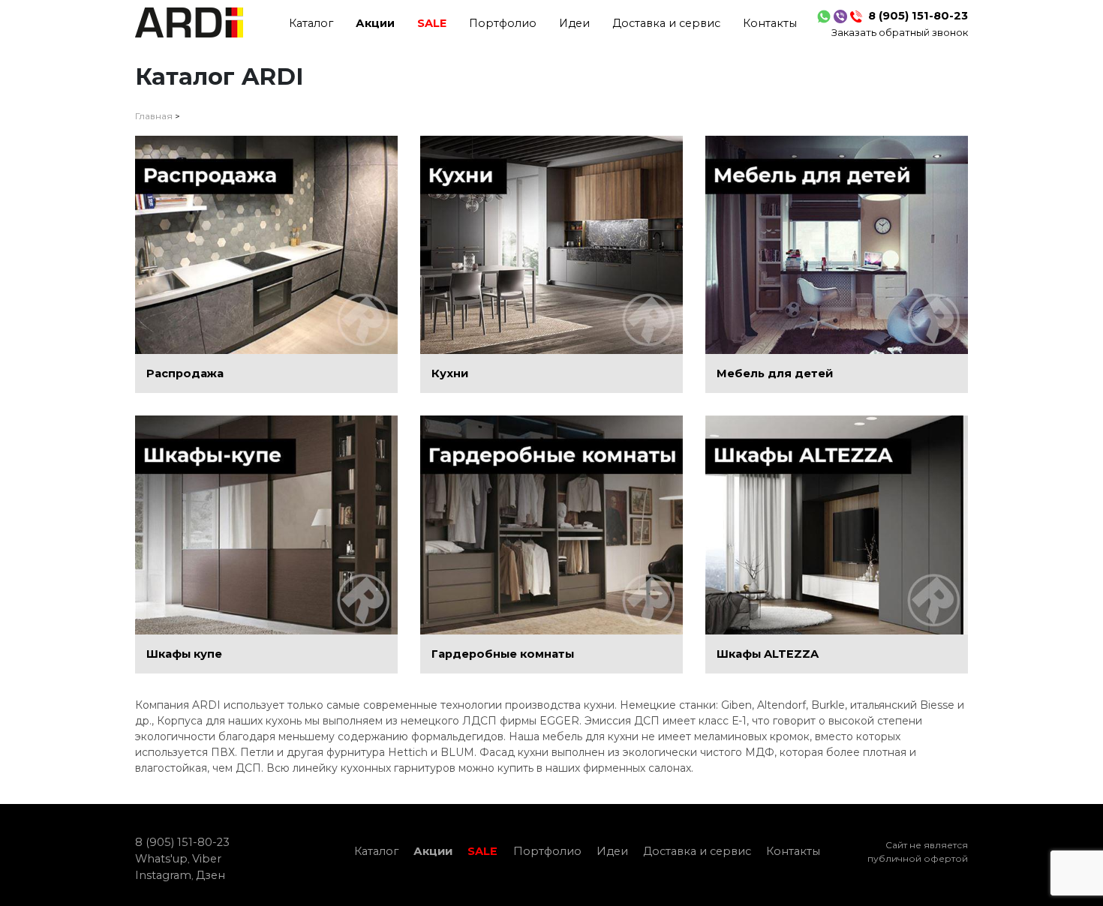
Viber (206, 859)
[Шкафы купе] (266, 525)
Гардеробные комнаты (502, 654)
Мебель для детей (775, 373)
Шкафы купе (184, 654)
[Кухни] (551, 245)
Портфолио (502, 23)
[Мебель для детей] (836, 245)
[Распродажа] (266, 245)
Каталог (311, 23)
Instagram (163, 875)
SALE (431, 23)
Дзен (210, 875)
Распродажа (185, 373)
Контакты (770, 23)
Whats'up (161, 859)
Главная (154, 116)
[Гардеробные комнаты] (551, 525)
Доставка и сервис (666, 23)
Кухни (449, 373)
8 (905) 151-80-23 (918, 15)
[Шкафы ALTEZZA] (836, 525)
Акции (375, 23)
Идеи (574, 23)
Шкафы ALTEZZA (768, 654)
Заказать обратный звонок (899, 32)
